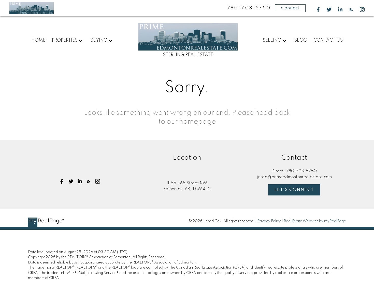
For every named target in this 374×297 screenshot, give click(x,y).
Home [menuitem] (38, 40)
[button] (318, 9)
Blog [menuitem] (300, 40)
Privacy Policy (269, 221)
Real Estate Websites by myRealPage (315, 221)
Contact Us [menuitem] (328, 40)
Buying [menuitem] (98, 40)
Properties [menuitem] (65, 40)
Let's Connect (294, 190)
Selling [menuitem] (272, 40)
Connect (290, 8)
